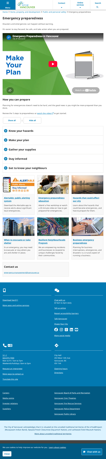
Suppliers (7, 408)
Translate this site (10, 379)
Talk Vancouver (60, 318)
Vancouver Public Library (65, 414)
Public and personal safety (54, 12)
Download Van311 (10, 300)
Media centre (8, 398)
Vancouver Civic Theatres (65, 398)
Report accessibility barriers (66, 313)
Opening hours (60, 368)
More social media (62, 335)
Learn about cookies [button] (57, 447)
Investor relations (10, 403)
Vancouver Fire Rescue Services (67, 403)
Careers (6, 393)
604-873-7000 (8, 358)
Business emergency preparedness (83, 241)
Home (5, 12)
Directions (58, 372)
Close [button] (7, 453)
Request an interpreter (12, 368)
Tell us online (60, 308)
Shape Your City (61, 324)
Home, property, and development (25, 12)
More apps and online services (16, 305)
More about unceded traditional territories (53, 433)
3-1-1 (5, 355)
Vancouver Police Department (67, 408)
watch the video (45, 113)
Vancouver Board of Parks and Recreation (72, 393)
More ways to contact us (13, 374)
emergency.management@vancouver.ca (21, 272)
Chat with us (59, 300)
